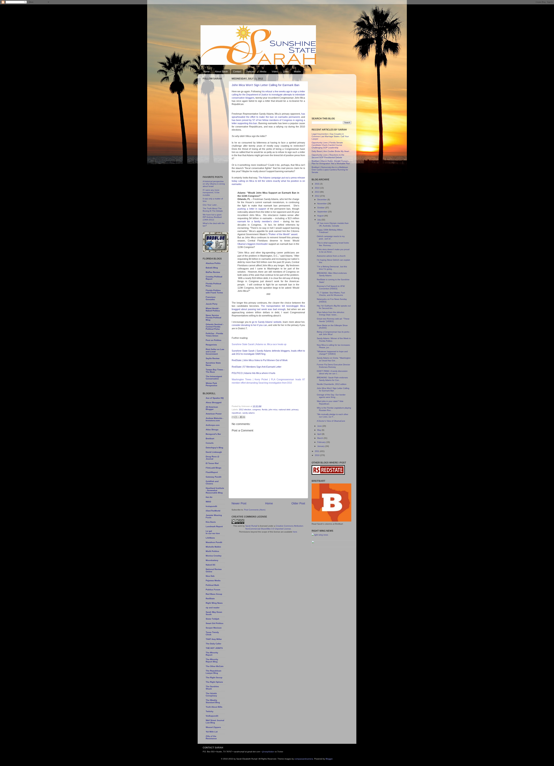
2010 (317, 455)
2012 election (245, 409)
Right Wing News (214, 603)
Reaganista (211, 345)
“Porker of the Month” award (282, 234)
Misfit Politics (212, 551)
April (319, 434)
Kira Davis (211, 522)
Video (275, 71)
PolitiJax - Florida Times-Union (214, 334)
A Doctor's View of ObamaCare (331, 421)
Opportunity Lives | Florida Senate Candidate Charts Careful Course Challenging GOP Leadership (327, 145)
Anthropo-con (213, 425)
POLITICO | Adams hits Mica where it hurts (253, 373)
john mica (273, 409)
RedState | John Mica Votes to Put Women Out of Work (260, 360)
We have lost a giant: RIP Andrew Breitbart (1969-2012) (212, 217)
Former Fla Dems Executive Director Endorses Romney (333, 365)
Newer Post (239, 503)
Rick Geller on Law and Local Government (215, 351)
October (321, 207)
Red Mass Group (214, 594)
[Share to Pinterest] (244, 417)
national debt (284, 409)
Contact (237, 71)
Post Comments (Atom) (254, 510)
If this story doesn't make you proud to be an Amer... (333, 250)
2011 (317, 451)
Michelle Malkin (213, 547)
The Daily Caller (213, 643)
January (321, 446)
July (319, 220)
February (321, 442)
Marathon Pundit (214, 542)
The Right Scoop (214, 677)
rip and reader (212, 607)
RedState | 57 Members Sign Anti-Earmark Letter (256, 367)
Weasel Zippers (213, 727)
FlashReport (212, 472)
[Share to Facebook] (241, 417)
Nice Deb (210, 576)
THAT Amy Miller (214, 639)
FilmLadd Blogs (213, 468)
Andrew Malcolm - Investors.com (214, 419)
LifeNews (210, 538)
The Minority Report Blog (212, 660)
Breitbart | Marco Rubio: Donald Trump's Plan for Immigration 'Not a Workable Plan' (331, 162)
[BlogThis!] (235, 417)
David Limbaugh (214, 452)
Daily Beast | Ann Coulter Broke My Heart (330, 151)
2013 (317, 192)
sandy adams (248, 413)
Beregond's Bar (213, 434)
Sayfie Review (212, 358)
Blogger (329, 759)
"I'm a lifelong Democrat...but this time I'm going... (332, 267)
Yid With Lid (212, 732)
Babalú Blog (212, 268)
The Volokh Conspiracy (211, 694)
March (320, 438)
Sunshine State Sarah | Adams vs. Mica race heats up (259, 344)
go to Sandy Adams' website (266, 322)
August (320, 215)
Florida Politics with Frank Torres (214, 291)
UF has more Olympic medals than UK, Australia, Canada (333, 224)
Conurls (210, 443)
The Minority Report (212, 653)
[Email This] (233, 417)
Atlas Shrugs (212, 429)
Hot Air (209, 497)
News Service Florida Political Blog (213, 317)
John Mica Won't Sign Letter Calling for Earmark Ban (265, 85)
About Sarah (221, 71)
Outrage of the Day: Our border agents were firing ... (331, 396)
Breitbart (210, 438)
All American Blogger (212, 408)
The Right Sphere (214, 682)
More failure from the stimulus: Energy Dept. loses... (331, 313)
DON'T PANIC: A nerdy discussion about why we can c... (332, 372)
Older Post (298, 503)
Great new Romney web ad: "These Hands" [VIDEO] (333, 320)
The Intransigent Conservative (214, 377)
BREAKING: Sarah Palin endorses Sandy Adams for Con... (332, 378)
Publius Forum (213, 589)
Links (286, 71)
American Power (214, 414)
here (295, 532)
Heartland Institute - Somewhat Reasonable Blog (215, 490)
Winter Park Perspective (211, 384)
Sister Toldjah (212, 619)
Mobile (297, 71)
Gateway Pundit (213, 477)
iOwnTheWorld (213, 511)
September (322, 211)
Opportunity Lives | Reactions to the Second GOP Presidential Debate (328, 156)
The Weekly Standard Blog (213, 701)
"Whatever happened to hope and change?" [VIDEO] (332, 352)
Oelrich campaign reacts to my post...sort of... (331, 237)
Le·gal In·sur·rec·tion (213, 532)
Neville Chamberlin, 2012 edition (331, 384)
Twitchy (209, 711)
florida (264, 409)
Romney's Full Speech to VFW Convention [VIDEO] (331, 287)
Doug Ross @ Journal (212, 457)
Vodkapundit (212, 716)
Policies (250, 71)
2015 (317, 184)
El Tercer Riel (212, 463)
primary (295, 409)
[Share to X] (238, 417)
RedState (210, 598)
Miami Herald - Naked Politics (213, 309)
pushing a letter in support (251, 209)
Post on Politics (213, 340)
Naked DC (210, 565)
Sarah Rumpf (251, 526)
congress (256, 409)
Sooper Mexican (214, 628)
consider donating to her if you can (249, 325)
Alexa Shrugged (213, 402)
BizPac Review (213, 272)
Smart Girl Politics (214, 623)
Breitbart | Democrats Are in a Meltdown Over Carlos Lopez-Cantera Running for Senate (330, 169)
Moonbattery (212, 560)
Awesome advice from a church (331, 256)
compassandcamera (303, 759)
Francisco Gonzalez (211, 298)
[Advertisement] (253, 13)
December (322, 199)
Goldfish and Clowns (212, 482)
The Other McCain (214, 666)
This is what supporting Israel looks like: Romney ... (333, 244)
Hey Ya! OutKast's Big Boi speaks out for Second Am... (334, 307)
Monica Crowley (213, 556)
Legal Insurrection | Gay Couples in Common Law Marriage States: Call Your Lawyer (330, 136)
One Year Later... (210, 205)
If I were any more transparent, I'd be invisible (211, 192)
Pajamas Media (213, 580)
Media (263, 71)
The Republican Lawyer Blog (213, 672)
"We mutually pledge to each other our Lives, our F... (332, 415)
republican (236, 413)
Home (206, 71)
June (319, 426)
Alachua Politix (213, 263)
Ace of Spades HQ (215, 398)
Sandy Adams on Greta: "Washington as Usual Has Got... (334, 359)
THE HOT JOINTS (214, 648)
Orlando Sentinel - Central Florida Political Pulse (215, 326)
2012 (317, 196)
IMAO (208, 501)
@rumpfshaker (268, 751)
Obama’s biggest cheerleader (252, 244)
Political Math (212, 585)
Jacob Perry (211, 304)
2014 (317, 188)
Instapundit (211, 506)
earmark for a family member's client (258, 221)
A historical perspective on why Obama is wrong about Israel (214, 184)
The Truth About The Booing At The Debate (213, 209)
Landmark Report (214, 526)
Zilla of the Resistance (211, 737)
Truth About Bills (214, 707)
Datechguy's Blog (214, 447)
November (322, 203)
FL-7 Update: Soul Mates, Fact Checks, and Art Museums (331, 293)
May (319, 430)
